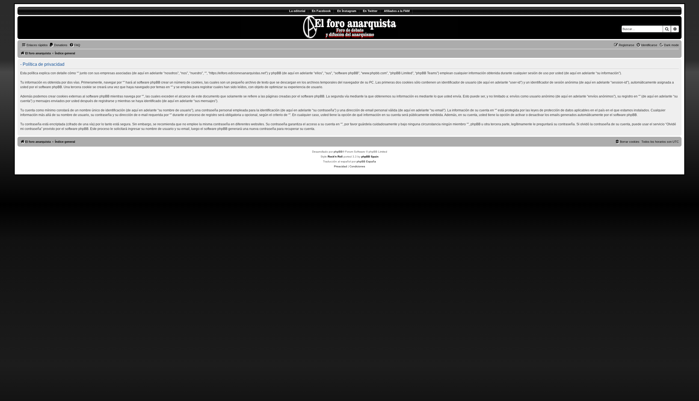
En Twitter (370, 11)
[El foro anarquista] (63, 27)
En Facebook (321, 11)
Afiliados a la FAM (397, 11)
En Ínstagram (346, 11)
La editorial (297, 11)
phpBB (338, 151)
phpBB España (366, 161)
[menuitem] (58, 45)
